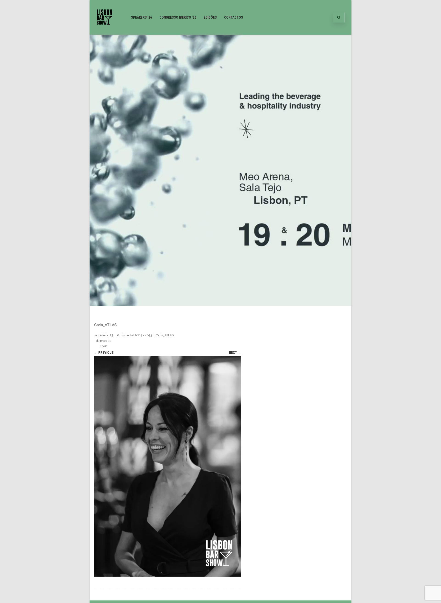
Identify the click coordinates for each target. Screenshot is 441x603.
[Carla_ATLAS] (167, 466)
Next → (235, 353)
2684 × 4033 (143, 335)
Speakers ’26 (141, 17)
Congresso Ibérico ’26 (177, 17)
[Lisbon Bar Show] (104, 33)
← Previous (104, 353)
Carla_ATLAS (165, 335)
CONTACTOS (233, 17)
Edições (210, 17)
